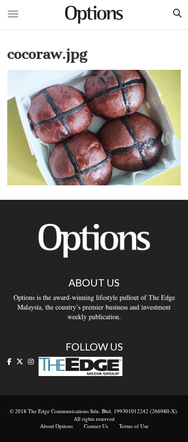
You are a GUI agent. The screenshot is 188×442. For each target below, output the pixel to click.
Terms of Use (133, 425)
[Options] (94, 15)
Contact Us (96, 425)
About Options (56, 425)
